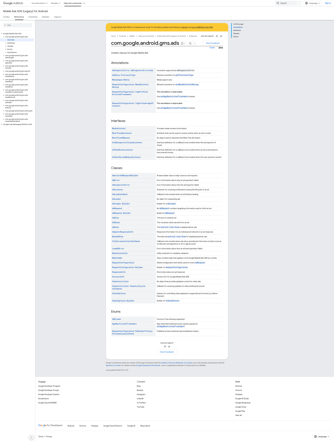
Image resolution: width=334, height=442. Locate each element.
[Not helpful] (221, 36)
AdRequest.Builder (121, 213)
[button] (17, 33)
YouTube (140, 407)
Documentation (38, 3)
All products (145, 426)
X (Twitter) (141, 403)
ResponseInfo (119, 272)
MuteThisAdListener (122, 133)
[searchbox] (17, 25)
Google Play (240, 411)
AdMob (18, 3)
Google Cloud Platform (112, 426)
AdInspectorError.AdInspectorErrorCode (132, 70)
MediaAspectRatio (121, 80)
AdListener (117, 189)
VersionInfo (118, 276)
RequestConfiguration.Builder (127, 267)
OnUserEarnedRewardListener (126, 157)
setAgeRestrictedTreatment (174, 96)
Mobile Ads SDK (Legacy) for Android (25, 11)
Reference (19, 17)
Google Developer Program (49, 386)
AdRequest (117, 208)
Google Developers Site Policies (148, 365)
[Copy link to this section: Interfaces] (128, 121)
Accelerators (43, 399)
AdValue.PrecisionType (123, 75)
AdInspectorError (121, 185)
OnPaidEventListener (122, 150)
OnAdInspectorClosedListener (127, 142)
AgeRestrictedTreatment (124, 324)
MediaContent (119, 128)
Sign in (328, 3)
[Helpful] (217, 36)
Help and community (73, 3)
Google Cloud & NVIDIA (47, 403)
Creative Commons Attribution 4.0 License (176, 363)
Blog (139, 386)
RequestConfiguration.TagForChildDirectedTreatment (130, 93)
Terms (41, 436)
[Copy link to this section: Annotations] (131, 63)
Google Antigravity (242, 403)
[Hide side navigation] (31, 437)
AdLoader (116, 199)
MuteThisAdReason (121, 138)
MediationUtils (119, 253)
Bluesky (140, 390)
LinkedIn (140, 399)
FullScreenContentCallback (126, 241)
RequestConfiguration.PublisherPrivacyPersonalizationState (132, 332)
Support (57, 17)
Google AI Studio (242, 399)
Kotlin (212, 47)
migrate (184, 27)
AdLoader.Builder (121, 203)
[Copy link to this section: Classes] (125, 168)
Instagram (141, 394)
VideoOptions (119, 293)
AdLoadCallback (119, 194)
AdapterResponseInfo (122, 232)
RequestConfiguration (123, 262)
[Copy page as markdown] (190, 43)
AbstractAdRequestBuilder (125, 175)
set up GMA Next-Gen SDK (202, 27)
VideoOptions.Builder (123, 300)
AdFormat (116, 319)
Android (238, 386)
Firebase (238, 394)
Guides (6, 17)
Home (113, 36)
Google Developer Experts (48, 394)
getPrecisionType (184, 75)
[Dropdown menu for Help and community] (85, 3)
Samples (54, 3)
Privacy (49, 436)
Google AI (131, 426)
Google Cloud (240, 407)
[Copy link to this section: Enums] (123, 311)
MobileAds (117, 258)
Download (33, 17)
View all (238, 415)
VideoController (120, 281)
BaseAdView (117, 236)
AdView (115, 227)
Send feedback (213, 43)
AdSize (115, 218)
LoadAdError (118, 248)
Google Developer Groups (48, 390)
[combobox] (288, 3)
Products (122, 36)
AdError (116, 180)
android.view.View (169, 227)
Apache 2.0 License (113, 365)
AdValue (116, 222)
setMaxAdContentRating (186, 84)
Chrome (238, 390)
